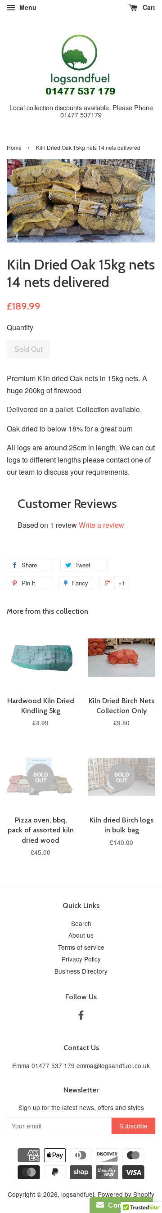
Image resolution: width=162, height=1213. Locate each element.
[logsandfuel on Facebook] (81, 1016)
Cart (148, 7)
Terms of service (81, 947)
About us (81, 934)
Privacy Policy (81, 958)
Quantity (20, 327)
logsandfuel (77, 1194)
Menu (27, 7)
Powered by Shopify (126, 1194)
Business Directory (81, 970)
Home (14, 147)
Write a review (101, 525)
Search (81, 923)
